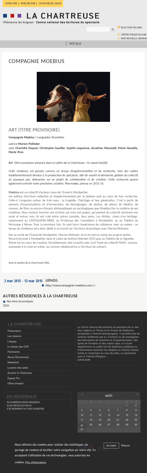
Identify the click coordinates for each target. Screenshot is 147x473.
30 (136, 424)
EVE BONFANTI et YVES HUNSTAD (25, 408)
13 (109, 415)
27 (109, 424)
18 (91, 419)
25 (91, 424)
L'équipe (11, 341)
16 (136, 415)
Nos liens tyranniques (20, 301)
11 (91, 415)
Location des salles (17, 367)
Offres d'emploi (15, 383)
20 (109, 419)
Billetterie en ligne (131, 27)
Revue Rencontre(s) (18, 357)
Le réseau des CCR (18, 346)
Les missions (14, 336)
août (109, 396)
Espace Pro (13, 378)
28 (118, 424)
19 (100, 419)
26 (100, 424)
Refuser (125, 445)
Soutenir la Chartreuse (19, 373)
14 (118, 415)
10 (82, 415)
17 (82, 419)
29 (127, 424)
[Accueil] (51, 17)
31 (82, 429)
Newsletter (13, 362)
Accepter (111, 445)
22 (127, 419)
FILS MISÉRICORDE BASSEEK (23, 402)
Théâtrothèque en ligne (134, 34)
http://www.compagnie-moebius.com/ (69, 285)
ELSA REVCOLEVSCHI (19, 405)
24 (82, 425)
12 (100, 415)
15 (127, 415)
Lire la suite (84, 359)
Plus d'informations (35, 462)
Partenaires (13, 351)
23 (136, 419)
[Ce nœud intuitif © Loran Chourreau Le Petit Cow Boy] (73, 97)
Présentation (14, 331)
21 (118, 419)
